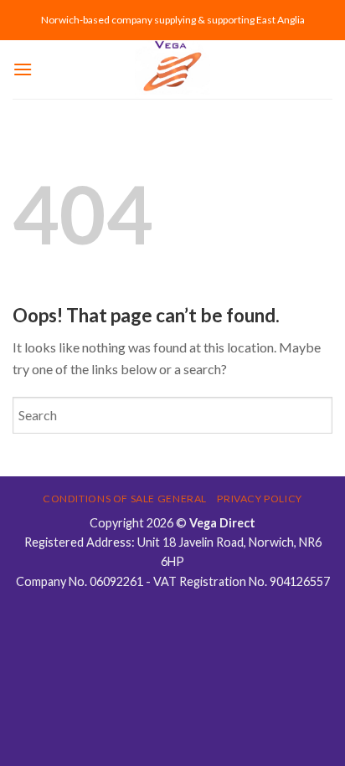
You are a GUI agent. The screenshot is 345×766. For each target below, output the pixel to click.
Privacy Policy (259, 498)
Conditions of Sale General (125, 498)
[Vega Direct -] (172, 69)
